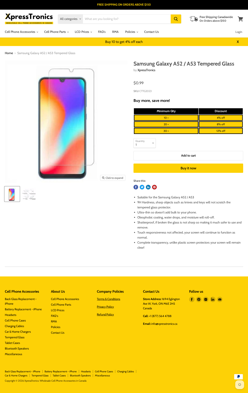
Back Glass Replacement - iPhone (22, 371)
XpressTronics (146, 70)
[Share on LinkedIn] (148, 187)
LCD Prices (82, 32)
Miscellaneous (13, 354)
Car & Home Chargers (18, 331)
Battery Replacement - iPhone (23, 309)
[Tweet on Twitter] (142, 187)
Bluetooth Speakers (17, 348)
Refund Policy (105, 314)
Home (9, 53)
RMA (115, 32)
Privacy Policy (105, 307)
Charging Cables (14, 326)
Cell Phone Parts (55, 32)
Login (238, 32)
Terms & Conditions (108, 299)
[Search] (176, 18)
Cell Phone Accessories (20, 32)
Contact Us (151, 32)
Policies (130, 32)
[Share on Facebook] (135, 187)
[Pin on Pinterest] (154, 187)
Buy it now (188, 168)
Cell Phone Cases (15, 320)
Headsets (10, 315)
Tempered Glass (14, 337)
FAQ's (102, 32)
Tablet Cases (12, 343)
